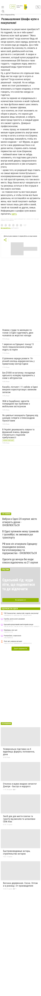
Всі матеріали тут (20, 600)
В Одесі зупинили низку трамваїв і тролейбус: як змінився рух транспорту (20, 534)
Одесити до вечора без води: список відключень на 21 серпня (20, 561)
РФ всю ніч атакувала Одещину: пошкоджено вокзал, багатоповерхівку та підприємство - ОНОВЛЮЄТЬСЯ (20, 548)
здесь (14, 213)
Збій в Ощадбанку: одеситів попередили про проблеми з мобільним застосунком (16, 404)
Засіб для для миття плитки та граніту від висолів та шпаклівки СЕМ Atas (19, 819)
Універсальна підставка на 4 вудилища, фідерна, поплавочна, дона (19, 752)
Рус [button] (38, 7)
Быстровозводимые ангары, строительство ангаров (16, 852)
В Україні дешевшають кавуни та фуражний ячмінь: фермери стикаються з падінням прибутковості (18, 433)
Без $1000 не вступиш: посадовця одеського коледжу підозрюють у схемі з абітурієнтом (18, 375)
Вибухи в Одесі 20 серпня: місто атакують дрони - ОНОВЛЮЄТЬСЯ (19, 522)
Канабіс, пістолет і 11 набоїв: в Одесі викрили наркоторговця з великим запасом (20, 390)
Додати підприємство (20, 648)
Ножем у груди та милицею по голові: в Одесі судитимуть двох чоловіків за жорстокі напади (17, 333)
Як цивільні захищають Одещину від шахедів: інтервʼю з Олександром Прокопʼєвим (20, 418)
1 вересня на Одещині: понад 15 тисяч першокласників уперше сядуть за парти (18, 347)
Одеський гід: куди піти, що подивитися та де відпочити (18, 584)
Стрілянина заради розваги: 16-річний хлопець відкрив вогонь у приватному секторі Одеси (18, 361)
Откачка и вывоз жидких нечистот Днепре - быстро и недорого (20, 785)
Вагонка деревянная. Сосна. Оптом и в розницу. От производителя (20, 884)
